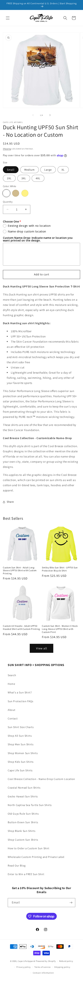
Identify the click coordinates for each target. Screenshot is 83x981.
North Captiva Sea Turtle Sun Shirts (30, 805)
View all (41, 648)
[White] (6, 193)
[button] (7, 18)
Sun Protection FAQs (20, 701)
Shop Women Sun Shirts (23, 753)
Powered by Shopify (46, 961)
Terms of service (42, 967)
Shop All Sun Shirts (20, 735)
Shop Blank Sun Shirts (22, 831)
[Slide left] (33, 115)
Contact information (43, 972)
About (11, 710)
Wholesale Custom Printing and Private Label (36, 857)
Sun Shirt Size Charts (21, 727)
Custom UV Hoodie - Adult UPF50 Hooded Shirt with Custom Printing (21, 627)
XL (63, 169)
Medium (29, 169)
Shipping (7, 148)
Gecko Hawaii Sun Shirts (23, 796)
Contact (13, 718)
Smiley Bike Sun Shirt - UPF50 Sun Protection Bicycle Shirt (60, 569)
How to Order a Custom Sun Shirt (28, 848)
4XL (38, 178)
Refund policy (66, 961)
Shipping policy (62, 967)
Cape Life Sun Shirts (20, 770)
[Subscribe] (71, 902)
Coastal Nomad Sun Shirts (24, 787)
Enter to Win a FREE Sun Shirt (26, 874)
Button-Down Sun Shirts (23, 822)
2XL (9, 178)
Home (11, 684)
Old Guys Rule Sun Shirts (23, 813)
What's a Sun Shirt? (20, 692)
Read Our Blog (17, 865)
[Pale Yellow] (24, 193)
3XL (23, 178)
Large (48, 169)
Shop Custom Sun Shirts (23, 839)
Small (10, 169)
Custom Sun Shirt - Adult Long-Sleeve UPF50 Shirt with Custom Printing (20, 570)
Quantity (8, 201)
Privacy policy (23, 967)
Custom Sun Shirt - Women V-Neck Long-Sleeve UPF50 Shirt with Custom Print (60, 628)
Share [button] (10, 501)
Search (12, 675)
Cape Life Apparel (26, 961)
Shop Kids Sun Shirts (21, 761)
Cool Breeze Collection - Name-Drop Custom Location (41, 779)
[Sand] (15, 193)
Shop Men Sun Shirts (20, 744)
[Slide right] (50, 115)
